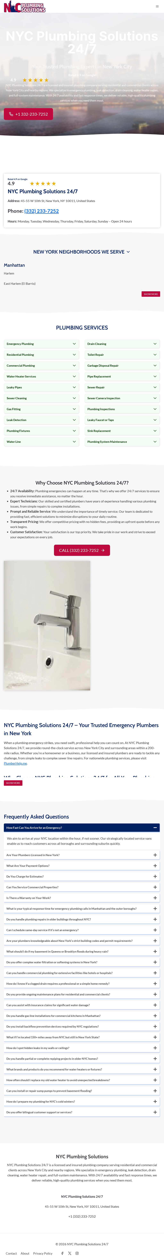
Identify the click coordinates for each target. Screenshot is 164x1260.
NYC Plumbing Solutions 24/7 (43, 191)
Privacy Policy (42, 1253)
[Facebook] (62, 1253)
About (25, 1253)
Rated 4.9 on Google (17, 179)
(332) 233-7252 (41, 211)
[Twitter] (69, 1253)
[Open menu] (157, 6)
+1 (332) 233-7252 (82, 1216)
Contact (11, 1253)
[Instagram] (77, 1253)
